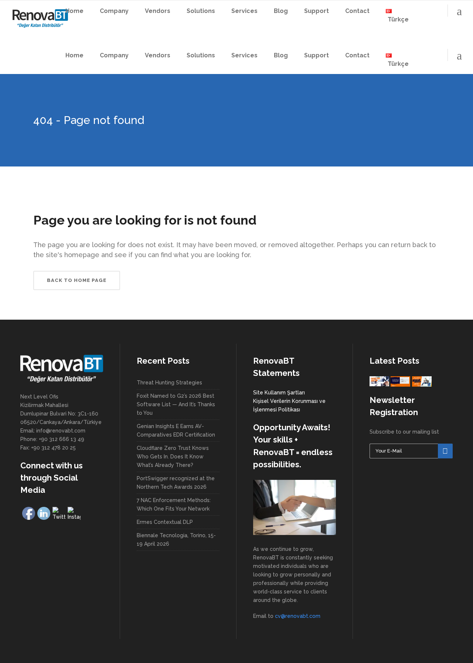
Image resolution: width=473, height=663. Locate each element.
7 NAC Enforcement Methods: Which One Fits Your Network (174, 504)
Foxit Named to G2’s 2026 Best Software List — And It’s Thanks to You (176, 404)
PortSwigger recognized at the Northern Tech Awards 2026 (176, 482)
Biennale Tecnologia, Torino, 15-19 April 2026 (176, 539)
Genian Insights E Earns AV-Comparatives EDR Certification (176, 430)
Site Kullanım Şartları (279, 393)
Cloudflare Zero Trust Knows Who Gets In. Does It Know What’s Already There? (173, 456)
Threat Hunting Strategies (169, 383)
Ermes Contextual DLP (165, 522)
